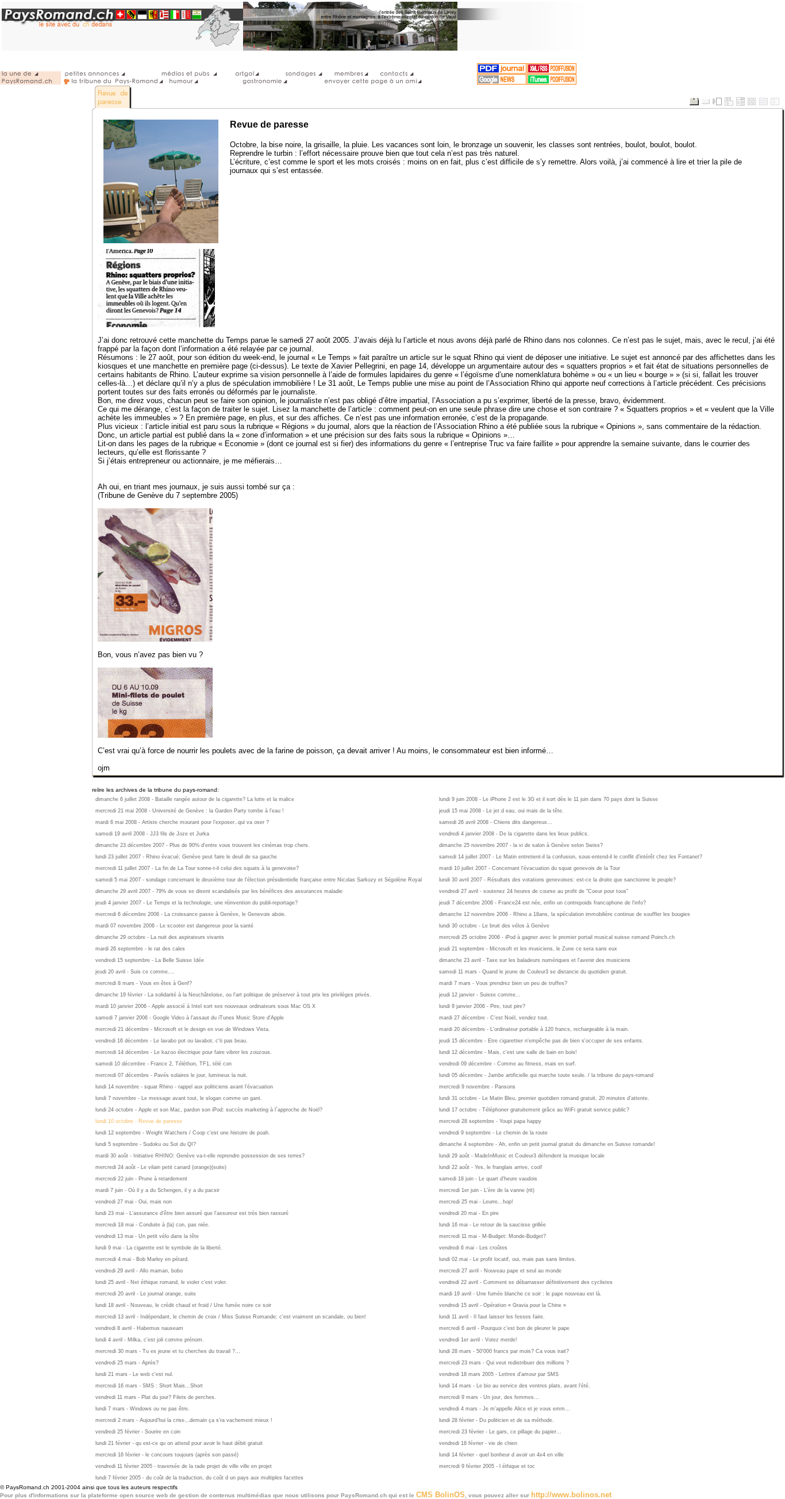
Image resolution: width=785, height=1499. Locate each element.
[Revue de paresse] (113, 97)
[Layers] (694, 102)
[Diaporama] (728, 102)
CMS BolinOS (440, 1494)
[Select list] (740, 102)
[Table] (751, 102)
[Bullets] (763, 102)
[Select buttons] (705, 102)
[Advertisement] (46, 101)
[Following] (774, 102)
